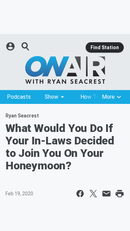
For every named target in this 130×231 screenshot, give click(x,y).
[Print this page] (119, 193)
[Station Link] (65, 70)
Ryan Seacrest (22, 115)
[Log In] (11, 46)
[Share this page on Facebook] (80, 193)
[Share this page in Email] (106, 193)
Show (51, 97)
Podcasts (19, 97)
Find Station (104, 47)
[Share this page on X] (93, 193)
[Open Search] (25, 46)
